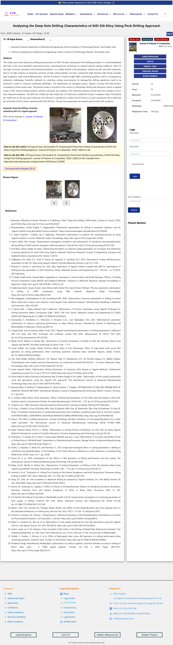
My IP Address (134, 197)
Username (134, 133)
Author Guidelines (16, 612)
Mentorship (13, 603)
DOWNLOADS (70, 622)
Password (134, 146)
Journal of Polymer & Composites (154, 43)
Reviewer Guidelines (17, 617)
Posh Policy (69, 612)
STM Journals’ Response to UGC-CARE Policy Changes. (86, 2)
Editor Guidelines (15, 622)
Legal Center (69, 598)
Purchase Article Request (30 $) (20, 168)
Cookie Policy (70, 607)
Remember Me (138, 164)
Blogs (66, 594)
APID (10, 594)
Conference (13, 607)
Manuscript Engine (16, 598)
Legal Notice (69, 617)
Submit (134, 210)
